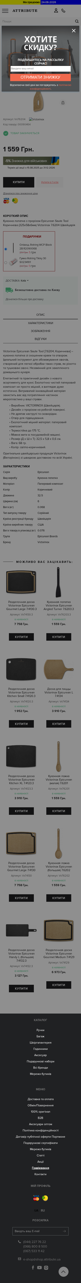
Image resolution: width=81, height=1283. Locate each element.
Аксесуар (40, 1055)
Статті (40, 1155)
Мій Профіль (40, 1186)
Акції (40, 1162)
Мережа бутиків (40, 1074)
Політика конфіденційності (41, 1130)
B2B (40, 1118)
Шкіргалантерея (41, 1042)
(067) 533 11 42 (33, 1251)
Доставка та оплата (41, 1099)
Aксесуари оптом (40, 1124)
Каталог (40, 1020)
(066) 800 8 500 (35, 1246)
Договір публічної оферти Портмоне (40, 1136)
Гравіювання (40, 1168)
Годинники (40, 1049)
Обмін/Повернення (41, 1105)
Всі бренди (40, 1067)
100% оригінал (40, 1111)
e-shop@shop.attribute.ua (41, 1259)
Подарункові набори (40, 1061)
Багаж (40, 1036)
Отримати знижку (40, 77)
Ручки (40, 1030)
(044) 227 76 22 (34, 1242)
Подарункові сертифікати (40, 1143)
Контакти (40, 1174)
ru (43, 1210)
